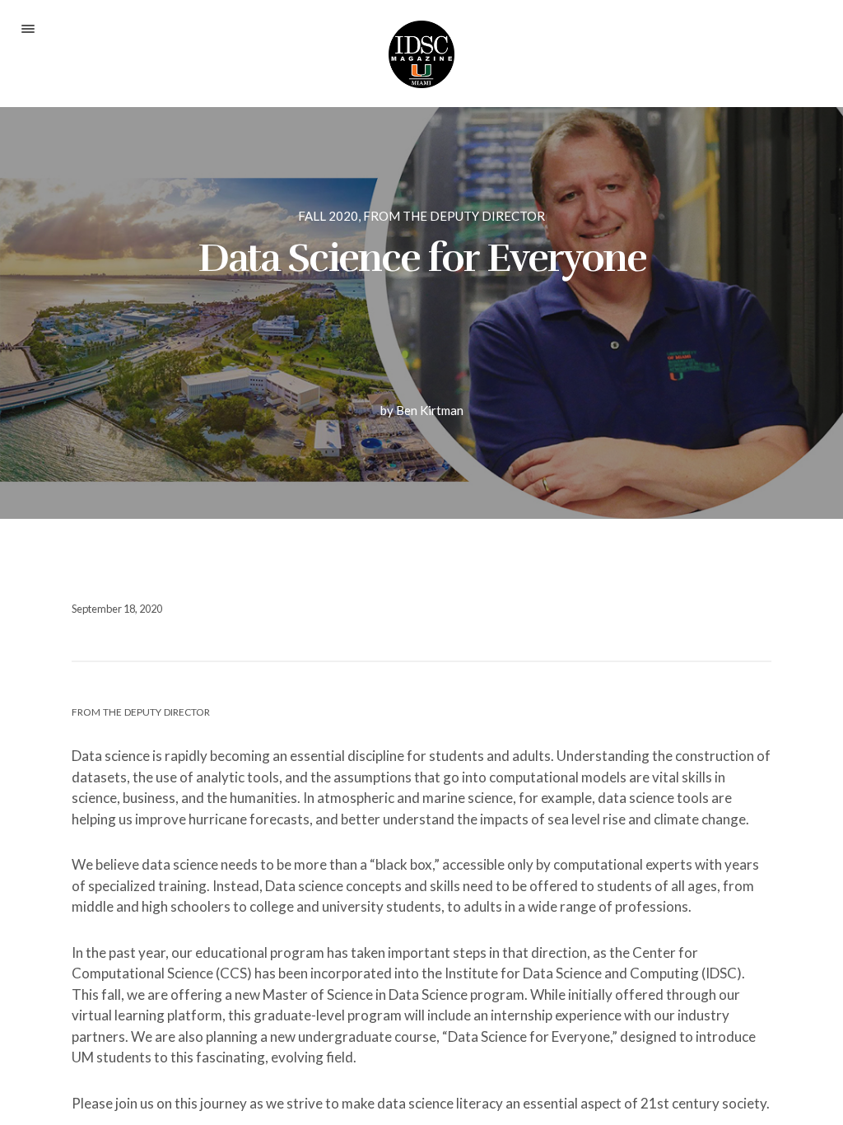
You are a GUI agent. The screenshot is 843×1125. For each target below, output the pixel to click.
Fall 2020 (328, 215)
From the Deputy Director (454, 215)
